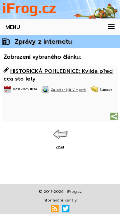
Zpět (60, 147)
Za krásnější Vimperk (68, 89)
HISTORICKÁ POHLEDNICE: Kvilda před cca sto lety (58, 75)
